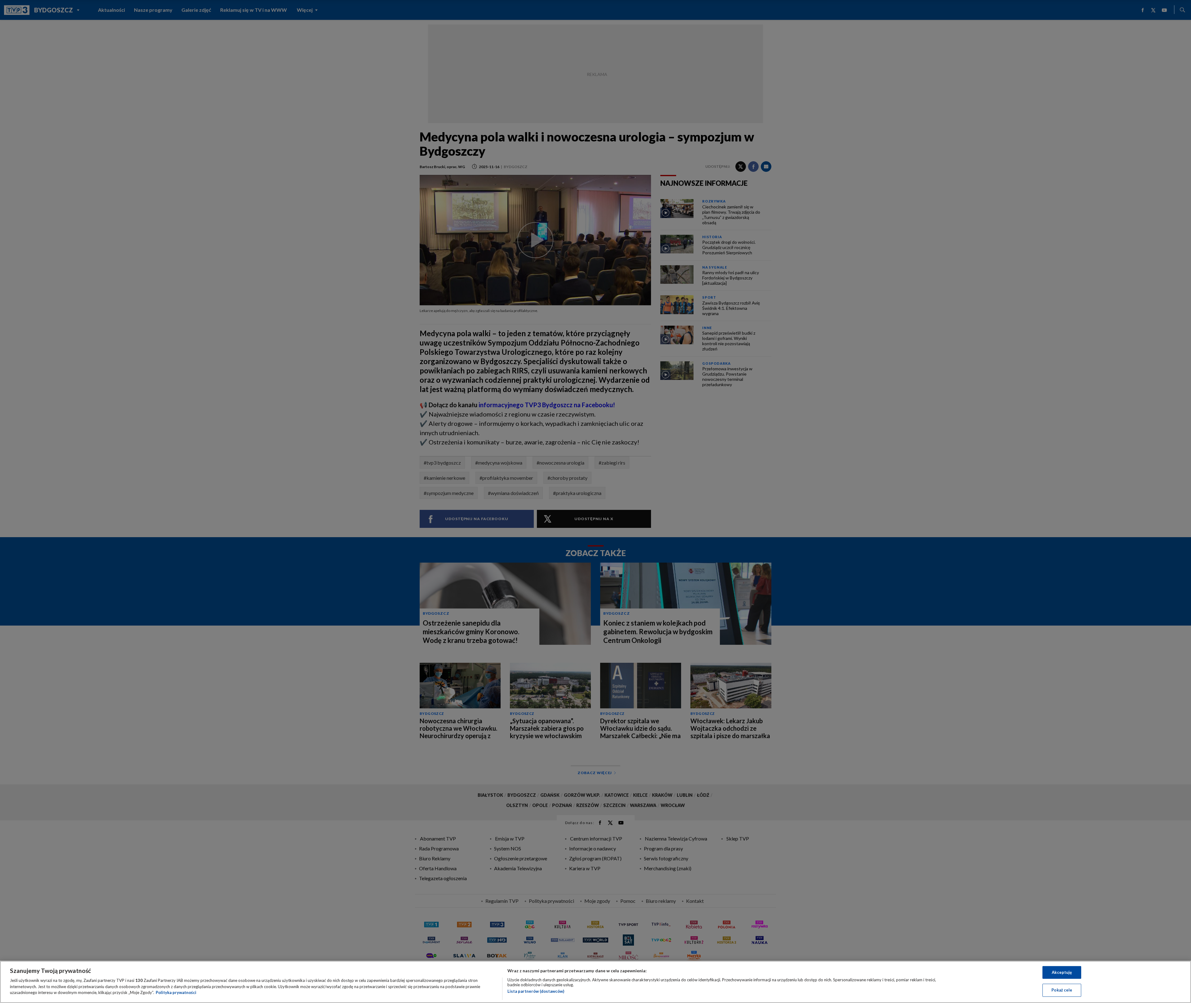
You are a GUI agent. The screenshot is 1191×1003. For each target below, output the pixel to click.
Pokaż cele (1061, 989)
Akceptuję (1062, 972)
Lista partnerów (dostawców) (535, 991)
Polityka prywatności (176, 992)
